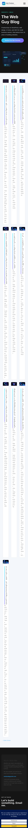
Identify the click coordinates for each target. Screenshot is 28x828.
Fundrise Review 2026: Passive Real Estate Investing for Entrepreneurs (23, 409)
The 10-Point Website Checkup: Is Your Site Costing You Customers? (23, 253)
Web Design (22, 295)
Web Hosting (5, 151)
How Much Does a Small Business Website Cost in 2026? (14, 251)
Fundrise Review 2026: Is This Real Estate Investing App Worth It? (6, 585)
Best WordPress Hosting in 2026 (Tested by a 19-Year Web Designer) (14, 408)
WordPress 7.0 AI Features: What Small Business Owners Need (6, 105)
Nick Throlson (5, 129)
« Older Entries (7, 740)
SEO (14, 148)
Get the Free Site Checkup (12, 40)
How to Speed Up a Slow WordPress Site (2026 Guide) (23, 102)
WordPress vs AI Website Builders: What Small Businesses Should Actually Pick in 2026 (6, 258)
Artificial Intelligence (5, 144)
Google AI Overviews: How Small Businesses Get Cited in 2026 (14, 104)
